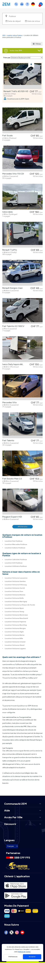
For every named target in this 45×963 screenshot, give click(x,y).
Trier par (6, 58)
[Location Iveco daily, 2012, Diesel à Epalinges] (22, 197)
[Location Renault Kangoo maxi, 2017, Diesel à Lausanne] (22, 273)
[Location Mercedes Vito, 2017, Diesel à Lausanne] (22, 387)
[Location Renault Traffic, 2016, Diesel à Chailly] (22, 235)
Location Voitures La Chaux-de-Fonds (20, 605)
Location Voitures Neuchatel (16, 618)
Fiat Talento (7, 440)
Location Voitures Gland (14, 645)
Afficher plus (22, 527)
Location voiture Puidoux (14, 35)
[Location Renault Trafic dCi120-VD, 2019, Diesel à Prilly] (22, 76)
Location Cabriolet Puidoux (16, 559)
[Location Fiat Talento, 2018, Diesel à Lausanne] (22, 425)
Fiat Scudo (7, 135)
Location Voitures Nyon (14, 608)
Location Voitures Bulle (14, 598)
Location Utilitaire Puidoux (16, 566)
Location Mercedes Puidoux (16, 544)
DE (33, 5)
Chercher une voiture (16, 5)
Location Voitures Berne (14, 635)
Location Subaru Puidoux (15, 548)
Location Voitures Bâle (14, 638)
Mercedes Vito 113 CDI (12, 173)
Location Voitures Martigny (16, 601)
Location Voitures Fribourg (16, 585)
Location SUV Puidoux (13, 563)
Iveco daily (7, 212)
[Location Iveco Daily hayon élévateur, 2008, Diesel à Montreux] (22, 349)
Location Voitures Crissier (15, 642)
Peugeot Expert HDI (11, 516)
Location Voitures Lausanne (16, 578)
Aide (28, 5)
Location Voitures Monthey (16, 625)
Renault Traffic (9, 250)
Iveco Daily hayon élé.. (12, 364)
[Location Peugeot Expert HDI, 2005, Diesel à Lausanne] (22, 501)
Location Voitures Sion (14, 591)
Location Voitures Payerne (15, 622)
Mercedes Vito (9, 402)
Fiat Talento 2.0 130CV (12, 326)
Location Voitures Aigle (14, 632)
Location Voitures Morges (15, 628)
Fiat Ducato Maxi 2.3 (11, 478)
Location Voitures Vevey (14, 611)
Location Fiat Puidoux (13, 541)
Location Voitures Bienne (15, 595)
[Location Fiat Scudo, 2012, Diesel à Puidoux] (22, 120)
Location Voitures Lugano (15, 648)
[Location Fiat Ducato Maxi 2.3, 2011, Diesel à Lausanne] (22, 463)
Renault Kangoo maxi (12, 288)
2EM (3, 35)
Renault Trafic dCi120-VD (15, 91)
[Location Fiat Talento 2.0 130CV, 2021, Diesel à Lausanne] (22, 311)
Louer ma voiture (22, 5)
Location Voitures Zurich (15, 588)
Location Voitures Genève (15, 581)
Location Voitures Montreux (16, 615)
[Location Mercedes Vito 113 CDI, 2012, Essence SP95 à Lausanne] (22, 158)
